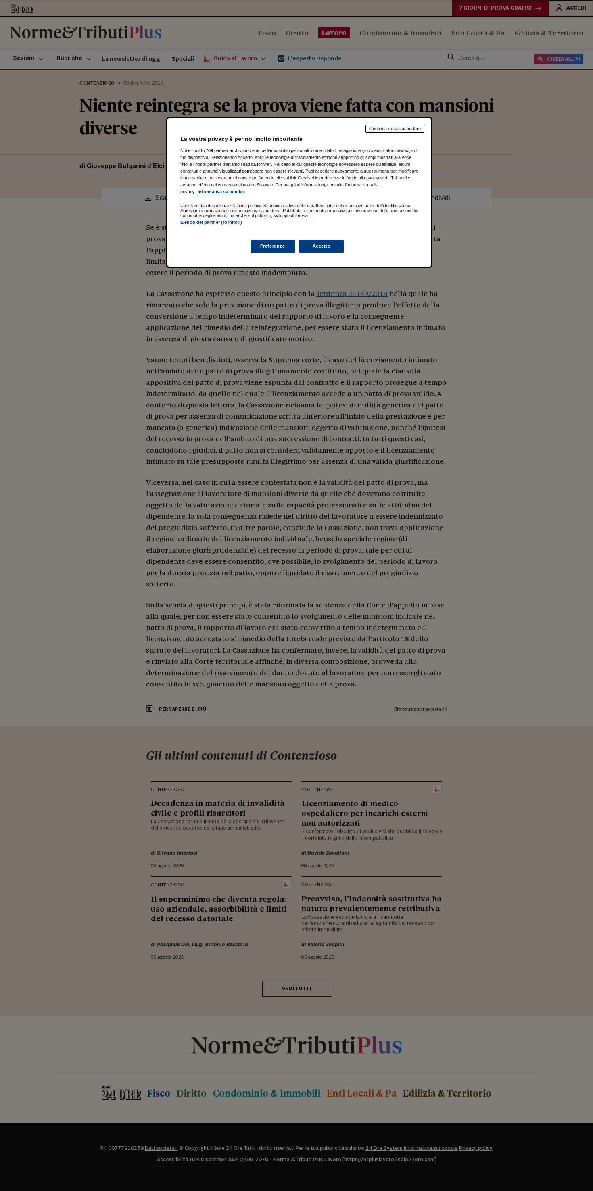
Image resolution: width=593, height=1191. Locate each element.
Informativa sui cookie (221, 191)
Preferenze (272, 246)
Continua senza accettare (395, 128)
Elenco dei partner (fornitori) (211, 222)
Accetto (322, 246)
